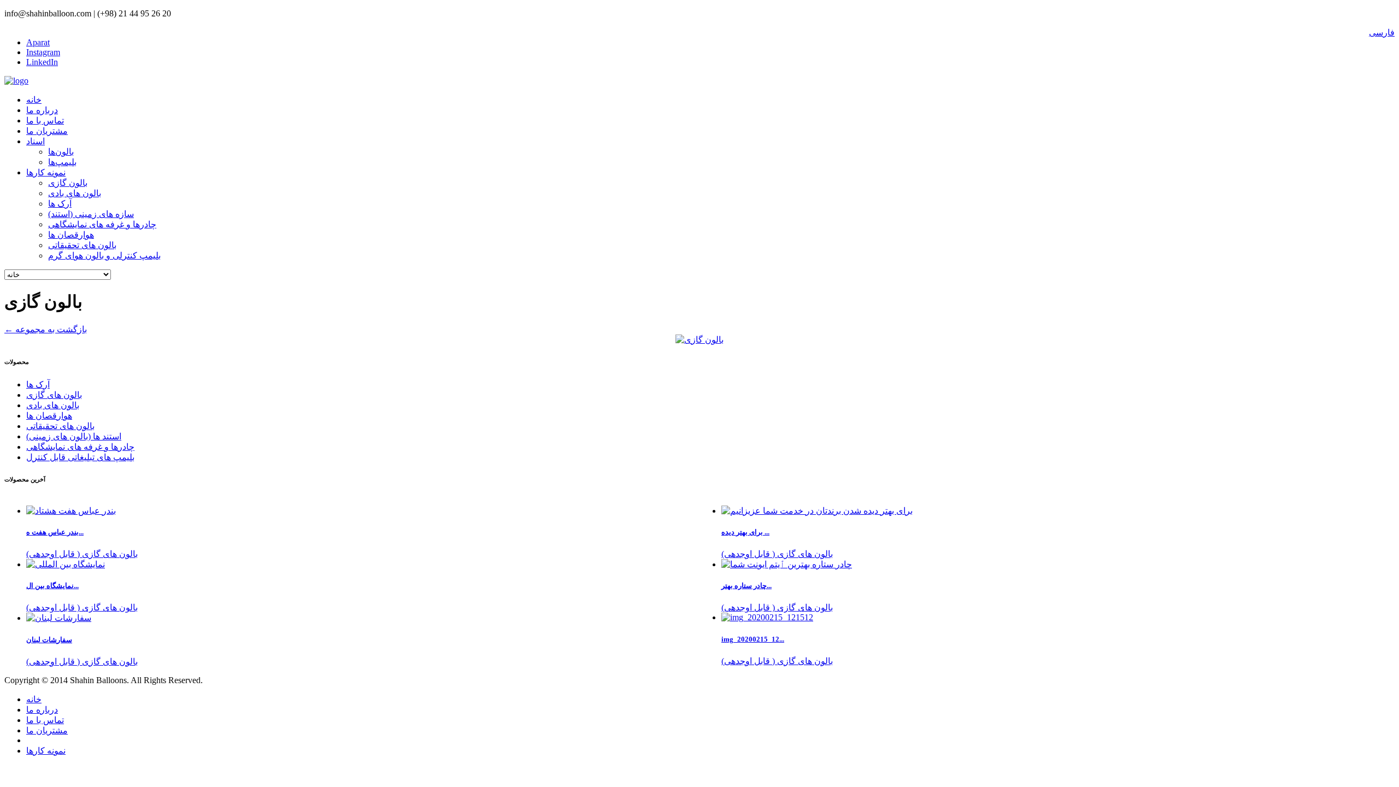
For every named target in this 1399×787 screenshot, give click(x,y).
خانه (34, 99)
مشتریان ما (47, 131)
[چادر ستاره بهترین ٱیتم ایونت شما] (786, 564)
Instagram (43, 52)
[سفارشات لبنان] (58, 617)
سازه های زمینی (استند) (91, 214)
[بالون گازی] (699, 339)
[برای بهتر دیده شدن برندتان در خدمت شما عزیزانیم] (817, 510)
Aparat (38, 42)
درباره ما (42, 110)
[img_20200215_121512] (767, 617)
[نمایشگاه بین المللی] (65, 564)
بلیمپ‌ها (62, 162)
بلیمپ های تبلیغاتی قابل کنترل (80, 457)
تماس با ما (45, 120)
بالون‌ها (61, 151)
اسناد (35, 141)
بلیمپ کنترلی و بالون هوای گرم (104, 255)
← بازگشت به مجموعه (45, 329)
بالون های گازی (54, 395)
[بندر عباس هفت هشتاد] (71, 510)
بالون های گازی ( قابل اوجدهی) (777, 554)
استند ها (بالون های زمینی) (73, 436)
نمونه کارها (46, 172)
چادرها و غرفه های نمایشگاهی (102, 224)
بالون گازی (67, 182)
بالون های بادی (74, 193)
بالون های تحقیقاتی (82, 245)
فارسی (1382, 32)
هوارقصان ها (71, 234)
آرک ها (60, 203)
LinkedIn (42, 62)
